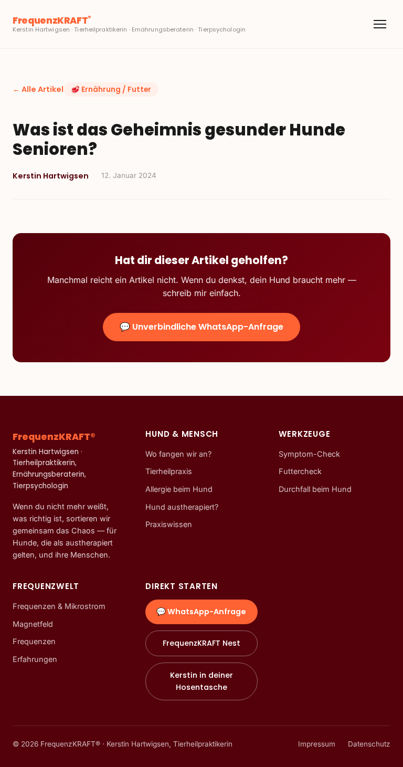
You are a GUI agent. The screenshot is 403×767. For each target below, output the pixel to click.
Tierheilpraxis (168, 471)
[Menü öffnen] (379, 24)
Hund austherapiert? (181, 506)
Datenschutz (369, 744)
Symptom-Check (309, 453)
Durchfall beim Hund (315, 489)
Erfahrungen (35, 659)
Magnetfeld (33, 623)
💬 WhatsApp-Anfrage (201, 611)
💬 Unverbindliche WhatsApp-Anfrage (201, 327)
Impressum (316, 744)
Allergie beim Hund (179, 489)
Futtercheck (300, 471)
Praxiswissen (168, 524)
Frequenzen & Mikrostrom (59, 606)
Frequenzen (34, 641)
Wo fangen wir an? (178, 453)
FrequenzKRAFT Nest (201, 643)
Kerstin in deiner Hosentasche (201, 681)
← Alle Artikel (38, 89)
